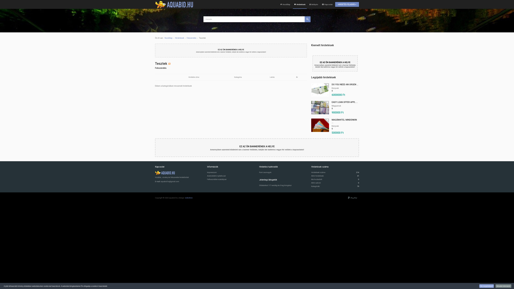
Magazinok (336, 106)
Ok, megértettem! (486, 286)
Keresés (308, 19)
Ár (297, 77)
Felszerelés (161, 68)
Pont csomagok (265, 172)
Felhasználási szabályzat (216, 179)
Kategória (238, 77)
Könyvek (335, 88)
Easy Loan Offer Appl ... (345, 102)
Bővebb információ (503, 286)
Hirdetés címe (193, 77)
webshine (188, 198)
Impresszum (212, 172)
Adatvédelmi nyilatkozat (216, 176)
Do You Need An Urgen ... (345, 84)
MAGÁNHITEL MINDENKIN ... (344, 121)
